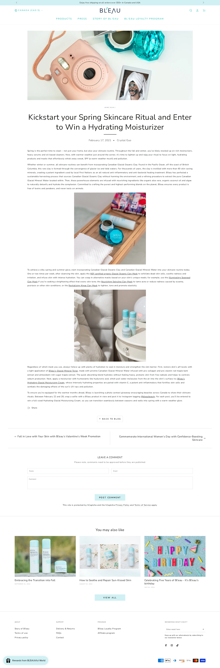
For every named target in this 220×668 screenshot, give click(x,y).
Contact (60, 637)
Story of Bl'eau (22, 628)
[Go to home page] (110, 10)
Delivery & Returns (65, 628)
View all (110, 597)
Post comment (110, 497)
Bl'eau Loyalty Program (109, 628)
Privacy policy (21, 637)
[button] (191, 10)
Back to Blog (111, 419)
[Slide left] (17, 2)
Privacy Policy (122, 505)
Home (106, 107)
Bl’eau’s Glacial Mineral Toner (63, 370)
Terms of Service (142, 505)
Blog (112, 107)
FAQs (58, 633)
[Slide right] (203, 2)
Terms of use (21, 633)
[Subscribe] (203, 629)
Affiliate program (106, 633)
